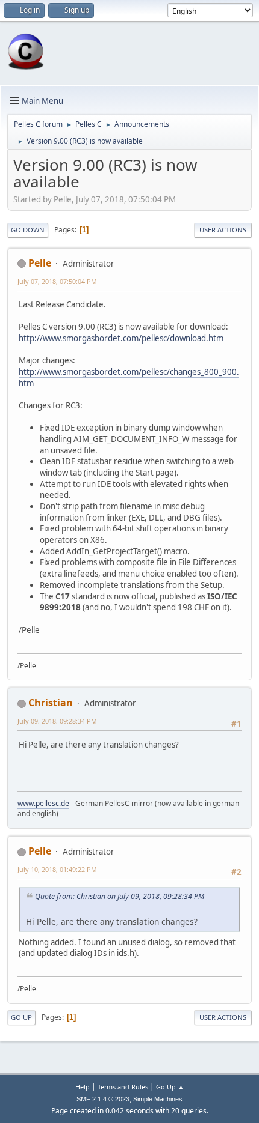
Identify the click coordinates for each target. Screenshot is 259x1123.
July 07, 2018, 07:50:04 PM (57, 281)
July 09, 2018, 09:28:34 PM (57, 720)
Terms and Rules (123, 1086)
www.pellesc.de (43, 803)
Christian (50, 702)
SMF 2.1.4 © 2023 (103, 1099)
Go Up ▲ (170, 1086)
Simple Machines (158, 1099)
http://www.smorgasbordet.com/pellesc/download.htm (121, 338)
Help (82, 1086)
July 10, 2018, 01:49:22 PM (57, 869)
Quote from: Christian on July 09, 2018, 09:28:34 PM (119, 896)
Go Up (21, 1017)
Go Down (28, 229)
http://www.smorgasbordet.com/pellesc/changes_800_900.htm (129, 377)
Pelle (39, 263)
